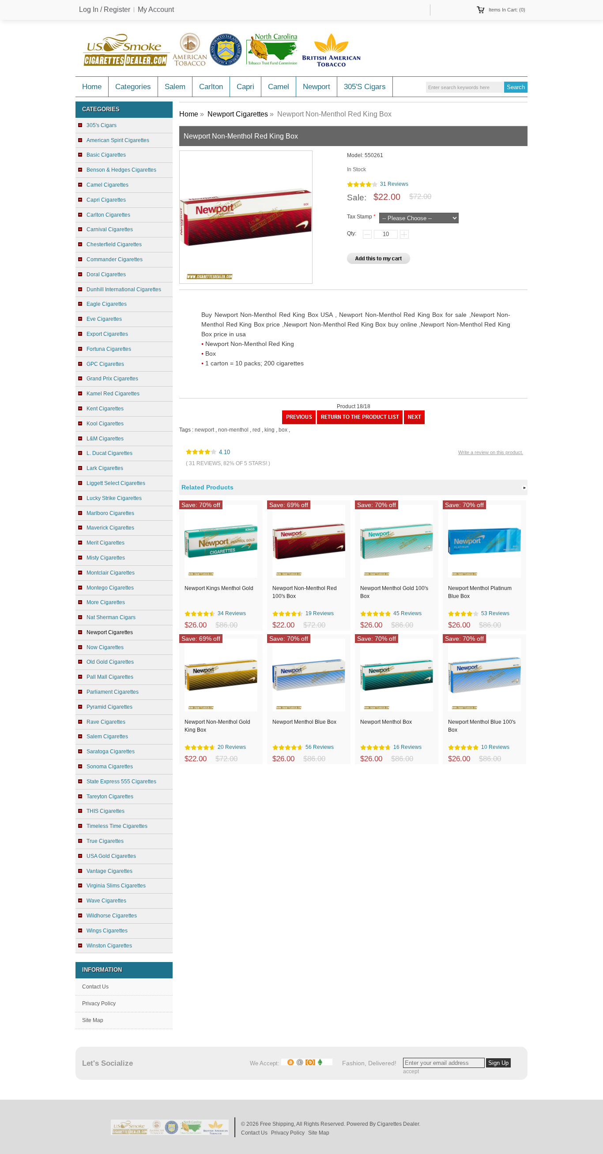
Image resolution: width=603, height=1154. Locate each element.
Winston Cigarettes (109, 946)
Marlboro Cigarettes (110, 513)
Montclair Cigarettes (111, 573)
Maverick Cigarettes (110, 528)
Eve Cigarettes (104, 319)
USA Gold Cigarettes (111, 856)
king (269, 430)
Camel (278, 87)
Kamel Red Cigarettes (113, 394)
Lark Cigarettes (105, 468)
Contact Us (95, 987)
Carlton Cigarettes (108, 215)
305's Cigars (365, 87)
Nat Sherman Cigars (111, 617)
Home (92, 87)
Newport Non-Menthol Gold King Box (217, 726)
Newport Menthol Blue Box (304, 722)
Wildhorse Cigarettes (112, 916)
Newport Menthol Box (386, 722)
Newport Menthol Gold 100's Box (394, 592)
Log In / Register (104, 9)
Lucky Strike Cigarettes (114, 498)
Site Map (92, 1020)
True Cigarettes (105, 841)
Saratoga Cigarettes (111, 751)
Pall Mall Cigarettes (110, 677)
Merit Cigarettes (105, 543)
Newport (316, 87)
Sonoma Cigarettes (110, 766)
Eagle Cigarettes (107, 304)
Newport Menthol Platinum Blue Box (480, 592)
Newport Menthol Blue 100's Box (482, 726)
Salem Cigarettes (107, 736)
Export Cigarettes (107, 334)
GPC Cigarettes (105, 364)
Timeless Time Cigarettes (117, 826)
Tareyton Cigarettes (110, 796)
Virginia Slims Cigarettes (116, 886)
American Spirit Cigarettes (118, 140)
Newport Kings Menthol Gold (219, 588)
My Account (156, 9)
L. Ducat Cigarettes (109, 453)
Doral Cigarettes (106, 274)
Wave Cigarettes (106, 901)
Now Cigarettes (105, 647)
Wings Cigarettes (107, 931)
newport (204, 430)
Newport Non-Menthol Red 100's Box (304, 592)
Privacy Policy (99, 1003)
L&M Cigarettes (105, 439)
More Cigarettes (106, 602)
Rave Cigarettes (106, 722)
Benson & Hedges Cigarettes (121, 170)
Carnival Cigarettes (110, 229)
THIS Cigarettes (105, 811)
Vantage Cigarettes (109, 871)
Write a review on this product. (490, 452)
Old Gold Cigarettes (110, 662)
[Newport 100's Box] (414, 422)
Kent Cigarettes (105, 409)
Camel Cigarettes (107, 185)
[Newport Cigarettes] (360, 422)
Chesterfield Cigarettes (114, 244)
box (283, 430)
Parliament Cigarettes (113, 692)
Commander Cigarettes (115, 259)
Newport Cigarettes (237, 114)
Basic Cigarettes (106, 155)
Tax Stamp (359, 217)
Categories (133, 87)
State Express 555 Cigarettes (121, 781)
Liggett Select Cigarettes (116, 483)
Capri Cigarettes (106, 200)
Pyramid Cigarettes (109, 707)
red (256, 430)
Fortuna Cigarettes (109, 349)
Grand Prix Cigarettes (112, 379)
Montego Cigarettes (110, 588)
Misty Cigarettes (106, 558)
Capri (245, 87)
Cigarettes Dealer (398, 1124)
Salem (175, 87)
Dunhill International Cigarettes (124, 289)
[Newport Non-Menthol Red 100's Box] (299, 422)
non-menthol (233, 430)
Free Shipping (277, 1124)
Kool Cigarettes (105, 424)
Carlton (211, 87)
